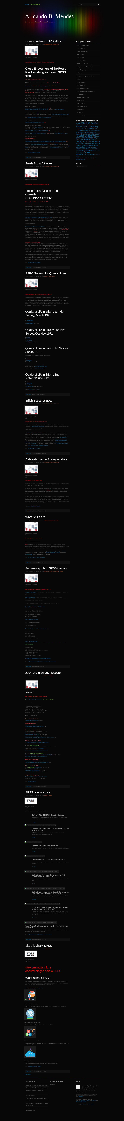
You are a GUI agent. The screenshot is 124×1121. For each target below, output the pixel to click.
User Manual (29, 322)
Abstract (28, 318)
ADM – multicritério (82, 45)
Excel (97, 136)
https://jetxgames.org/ (80, 157)
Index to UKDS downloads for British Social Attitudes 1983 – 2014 (38, 217)
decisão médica (86, 132)
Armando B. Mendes (49, 16)
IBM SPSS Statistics (32, 152)
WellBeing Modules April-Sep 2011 (32, 734)
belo (92, 126)
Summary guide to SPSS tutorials (46, 568)
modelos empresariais (87, 145)
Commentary (28, 726)
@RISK (77, 123)
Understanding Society (30, 725)
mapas (79, 145)
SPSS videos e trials (37, 792)
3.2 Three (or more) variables (62, 443)
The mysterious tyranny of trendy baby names (36, 1098)
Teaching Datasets (35, 770)
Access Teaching (34, 735)
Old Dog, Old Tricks (41, 90)
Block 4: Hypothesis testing (31, 641)
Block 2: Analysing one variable (31, 619)
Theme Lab (93, 1100)
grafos (93, 138)
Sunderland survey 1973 (40, 368)
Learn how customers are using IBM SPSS (34, 987)
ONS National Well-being (30, 139)
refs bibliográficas (82, 97)
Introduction (27, 737)
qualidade (78, 150)
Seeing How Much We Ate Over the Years (35, 1090)
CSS (89, 1104)
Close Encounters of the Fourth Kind (34, 699)
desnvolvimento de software (86, 134)
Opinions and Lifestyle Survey (56, 147)
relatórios (79, 100)
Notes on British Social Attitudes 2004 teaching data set (36, 109)
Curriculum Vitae (35, 4)
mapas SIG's (80, 82)
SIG (93, 150)
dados (94, 130)
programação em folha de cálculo (86, 149)
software (57, 520)
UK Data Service (63, 437)
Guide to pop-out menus (30, 597)
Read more (28, 157)
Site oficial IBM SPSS (38, 945)
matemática (80, 85)
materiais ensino (56, 44)
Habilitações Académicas (84, 63)
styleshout (83, 1100)
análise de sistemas (81, 125)
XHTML (92, 1104)
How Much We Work (30, 1110)
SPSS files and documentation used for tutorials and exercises (38, 658)
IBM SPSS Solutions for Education (53, 552)
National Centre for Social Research (38, 426)
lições (78, 73)
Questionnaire (30, 320)
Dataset (39, 735)
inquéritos (38, 152)
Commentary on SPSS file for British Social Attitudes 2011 (37, 108)
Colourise (87, 1100)
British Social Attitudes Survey (61, 439)
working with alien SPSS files (43, 41)
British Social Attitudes (36, 112)
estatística (50, 44)
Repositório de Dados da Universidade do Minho (37, 1085)
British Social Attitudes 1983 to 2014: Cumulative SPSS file (39, 117)
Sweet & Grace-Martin (59, 131)
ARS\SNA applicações (91, 125)
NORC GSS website (39, 127)
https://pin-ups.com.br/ (80, 159)
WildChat (28, 1100)
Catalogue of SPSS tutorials (31, 592)
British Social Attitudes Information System (36, 432)
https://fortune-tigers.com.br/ (91, 157)
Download (34, 866)
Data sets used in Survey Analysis (46, 459)
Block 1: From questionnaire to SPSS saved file (35, 606)
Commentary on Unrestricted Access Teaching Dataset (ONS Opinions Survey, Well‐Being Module (45, 141)
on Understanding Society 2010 (37, 726)
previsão (87, 147)
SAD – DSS (80, 103)
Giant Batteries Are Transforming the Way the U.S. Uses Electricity (37, 1104)
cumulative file (33, 443)
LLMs (78, 79)
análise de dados (31, 661)
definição (93, 132)
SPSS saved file (29, 323)
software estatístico (41, 557)
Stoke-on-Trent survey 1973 (41, 366)
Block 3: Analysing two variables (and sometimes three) (36, 628)
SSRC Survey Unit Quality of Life (45, 273)
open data (95, 145)
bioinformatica (83, 128)
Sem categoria (81, 106)
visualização (80, 115)
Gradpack (64, 551)
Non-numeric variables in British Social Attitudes (35, 226)
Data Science (80, 54)
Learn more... (81, 1096)
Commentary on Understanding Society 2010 (34, 122)
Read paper (34, 917)
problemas (93, 147)
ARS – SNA (80, 48)
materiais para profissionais (85, 91)
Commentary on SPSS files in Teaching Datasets (35, 771)
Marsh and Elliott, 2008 (59, 109)
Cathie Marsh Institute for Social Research (39, 144)
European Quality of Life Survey (31, 720)
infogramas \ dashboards (84, 66)
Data (40, 767)
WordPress (83, 1104)
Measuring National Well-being (31, 732)
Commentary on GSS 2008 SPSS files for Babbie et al (36, 133)
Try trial (33, 822)
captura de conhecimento (86, 129)
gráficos (83, 140)
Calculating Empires (30, 1095)
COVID (90, 130)
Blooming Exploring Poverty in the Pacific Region (37, 1087)
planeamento (80, 94)
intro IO (87, 143)
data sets (46, 44)
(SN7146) (56, 144)
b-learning (87, 127)
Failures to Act (29, 1093)
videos (79, 112)
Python (98, 149)
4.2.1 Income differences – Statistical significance (38, 445)
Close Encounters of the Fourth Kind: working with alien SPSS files (40, 85)
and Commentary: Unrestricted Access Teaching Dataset (42, 737)
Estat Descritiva (86, 135)
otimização (80, 147)
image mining (87, 141)
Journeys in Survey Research (43, 672)
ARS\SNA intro (80, 127)
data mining (30, 1066)
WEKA (77, 156)
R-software (86, 150)
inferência (95, 141)
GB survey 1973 (40, 365)
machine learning (94, 143)
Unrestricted (28, 735)
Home (27, 4)
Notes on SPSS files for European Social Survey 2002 (36, 776)
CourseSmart (41, 748)
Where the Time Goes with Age (33, 1107)
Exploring (27, 770)
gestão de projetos (83, 138)
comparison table (28, 554)
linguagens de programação (85, 76)
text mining (90, 154)
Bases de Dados (81, 51)
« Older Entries (27, 1074)
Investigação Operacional (84, 70)
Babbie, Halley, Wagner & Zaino (61, 133)
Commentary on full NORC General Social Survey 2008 (36, 130)
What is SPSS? (35, 517)
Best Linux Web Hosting (81, 1101)
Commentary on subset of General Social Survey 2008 (36, 131)
